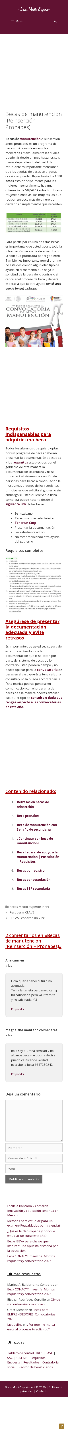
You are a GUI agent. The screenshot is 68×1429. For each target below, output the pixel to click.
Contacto (42, 1391)
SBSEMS (21, 1358)
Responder (17, 1009)
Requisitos (38, 1358)
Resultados (31, 1362)
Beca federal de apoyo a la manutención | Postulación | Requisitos (38, 857)
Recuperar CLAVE (22, 912)
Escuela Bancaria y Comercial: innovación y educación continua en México (32, 1210)
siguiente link (15, 504)
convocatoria (47, 670)
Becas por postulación (34, 880)
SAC (10, 1358)
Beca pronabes (28, 816)
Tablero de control (20, 1353)
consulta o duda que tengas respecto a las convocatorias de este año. (33, 702)
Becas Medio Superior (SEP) (29, 907)
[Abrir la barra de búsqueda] (55, 21)
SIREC (39, 1353)
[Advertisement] (34, 75)
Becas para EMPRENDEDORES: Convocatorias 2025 (31, 1314)
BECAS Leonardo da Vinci (28, 918)
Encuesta (13, 1362)
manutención (30, 139)
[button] (61, 1426)
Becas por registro (31, 870)
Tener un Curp (25, 523)
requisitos (20, 462)
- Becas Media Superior (34, 9)
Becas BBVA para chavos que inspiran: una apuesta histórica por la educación (32, 1246)
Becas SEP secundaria (33, 888)
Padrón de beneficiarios (36, 1367)
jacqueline (14, 1324)
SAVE (49, 1353)
